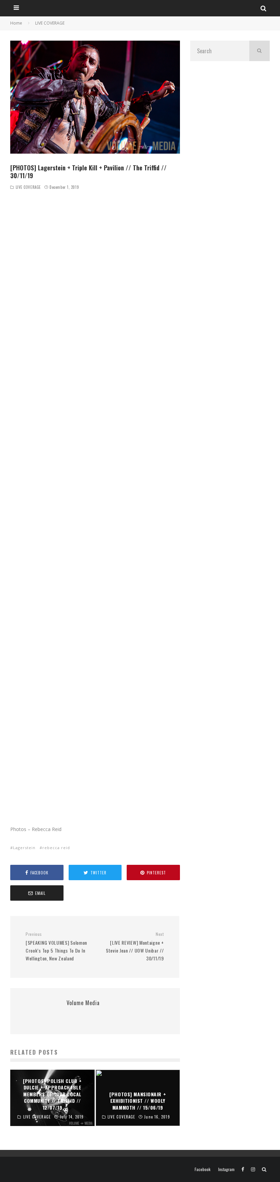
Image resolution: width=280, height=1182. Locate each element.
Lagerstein (24, 847)
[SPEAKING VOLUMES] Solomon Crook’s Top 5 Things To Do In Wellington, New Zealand (56, 946)
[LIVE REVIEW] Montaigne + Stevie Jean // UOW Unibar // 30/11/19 (135, 946)
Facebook (202, 1169)
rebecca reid (56, 847)
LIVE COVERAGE (28, 187)
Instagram (226, 1169)
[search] (259, 51)
